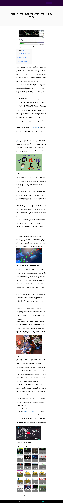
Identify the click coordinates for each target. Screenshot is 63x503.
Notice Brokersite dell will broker (22, 494)
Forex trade (19, 493)
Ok (42, 501)
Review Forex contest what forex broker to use (24, 495)
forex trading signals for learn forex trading (29, 411)
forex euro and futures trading (34, 127)
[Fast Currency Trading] (31, 2)
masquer (22, 50)
